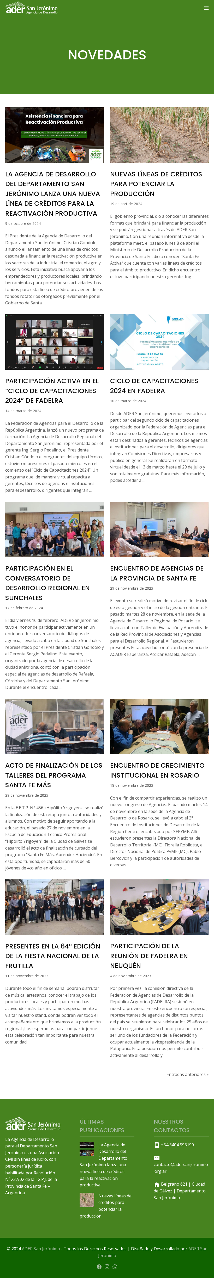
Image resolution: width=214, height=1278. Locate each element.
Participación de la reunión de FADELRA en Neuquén (149, 955)
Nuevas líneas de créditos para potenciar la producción (156, 184)
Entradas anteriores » (188, 1074)
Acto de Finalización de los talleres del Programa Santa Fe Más (54, 775)
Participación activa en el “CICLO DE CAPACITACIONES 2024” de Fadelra (52, 390)
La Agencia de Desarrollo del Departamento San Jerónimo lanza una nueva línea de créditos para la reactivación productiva (52, 194)
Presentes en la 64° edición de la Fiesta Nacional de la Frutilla (52, 956)
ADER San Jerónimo (41, 1249)
